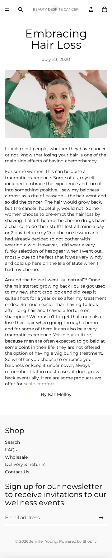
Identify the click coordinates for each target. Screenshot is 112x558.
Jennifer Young (43, 541)
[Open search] (20, 9)
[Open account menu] (91, 9)
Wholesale (16, 457)
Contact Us (17, 472)
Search (12, 442)
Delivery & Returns (25, 464)
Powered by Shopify (78, 541)
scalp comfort (38, 384)
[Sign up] (101, 518)
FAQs (11, 449)
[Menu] (7, 9)
